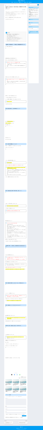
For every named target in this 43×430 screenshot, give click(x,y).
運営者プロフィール (21, 2)
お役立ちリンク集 (26, 2)
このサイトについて (16, 2)
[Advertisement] (15, 24)
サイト (6, 411)
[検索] (38, 4)
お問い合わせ (30, 2)
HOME (12, 2)
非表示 (9, 32)
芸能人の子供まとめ (21, 0)
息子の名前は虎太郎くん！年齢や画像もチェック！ (12, 35)
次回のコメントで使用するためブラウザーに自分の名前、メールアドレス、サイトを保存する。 (15, 414)
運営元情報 (17, 428)
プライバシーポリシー (21, 428)
